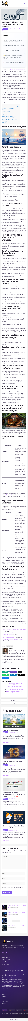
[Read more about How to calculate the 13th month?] (14, 752)
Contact (4, 996)
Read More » (6, 742)
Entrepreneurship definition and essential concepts (13, 827)
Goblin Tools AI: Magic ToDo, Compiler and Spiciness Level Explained (12, 971)
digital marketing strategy (7, 494)
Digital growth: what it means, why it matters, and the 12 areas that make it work (14, 974)
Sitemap (4, 1003)
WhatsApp (5, 674)
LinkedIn (13, 674)
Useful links (6, 122)
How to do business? (11, 730)
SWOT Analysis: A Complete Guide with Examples (14, 629)
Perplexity (13, 671)
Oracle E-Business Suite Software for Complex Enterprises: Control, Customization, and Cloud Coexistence (13, 987)
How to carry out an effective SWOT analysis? (10, 110)
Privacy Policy (5, 998)
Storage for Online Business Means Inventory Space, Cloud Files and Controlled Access (13, 978)
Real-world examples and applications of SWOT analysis (10, 117)
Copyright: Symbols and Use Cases (15, 689)
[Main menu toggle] (24, 3)
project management (19, 517)
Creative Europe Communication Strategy (13, 639)
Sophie (11, 648)
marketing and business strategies (17, 69)
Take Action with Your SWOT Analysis (10, 120)
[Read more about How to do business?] (14, 721)
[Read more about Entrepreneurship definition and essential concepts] (14, 817)
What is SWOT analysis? (9, 108)
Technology (4, 961)
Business (4, 28)
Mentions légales (14, 1019)
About (3, 994)
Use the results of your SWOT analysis (10, 113)
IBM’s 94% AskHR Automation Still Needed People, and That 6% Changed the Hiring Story (13, 982)
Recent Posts (10, 646)
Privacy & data (5, 964)
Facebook (5, 678)
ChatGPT (5, 671)
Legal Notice (5, 1001)
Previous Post (14, 700)
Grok (20, 671)
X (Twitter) (21, 674)
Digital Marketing (6, 959)
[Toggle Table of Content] (17, 106)
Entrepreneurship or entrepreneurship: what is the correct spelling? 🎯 (14, 794)
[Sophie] (5, 650)
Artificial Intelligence (6, 957)
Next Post (14, 703)
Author (3, 646)
